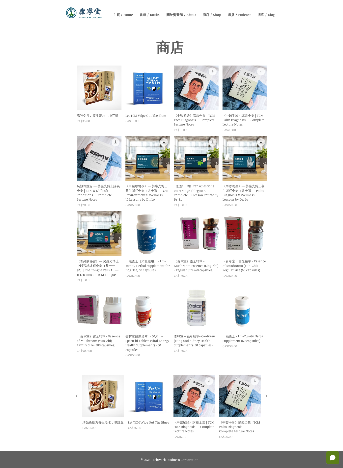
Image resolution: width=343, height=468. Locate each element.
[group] (171, 411)
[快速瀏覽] (99, 88)
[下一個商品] (266, 396)
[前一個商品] (76, 396)
